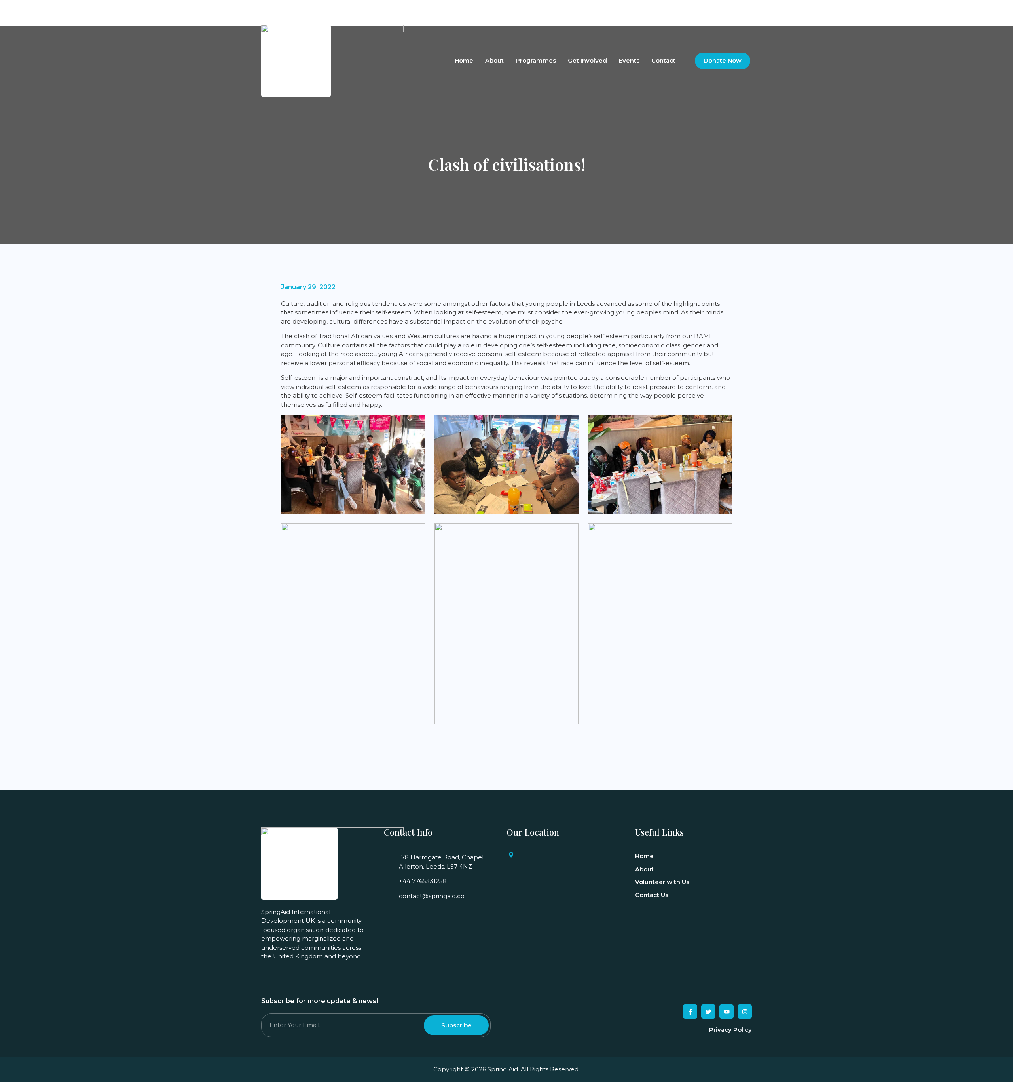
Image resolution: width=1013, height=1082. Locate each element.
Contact (663, 60)
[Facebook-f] (690, 1011)
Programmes (536, 60)
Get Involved (587, 60)
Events (629, 60)
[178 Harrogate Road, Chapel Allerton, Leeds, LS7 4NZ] (511, 854)
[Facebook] (704, 9)
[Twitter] (718, 9)
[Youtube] (731, 9)
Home (464, 60)
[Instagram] (745, 9)
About (494, 60)
